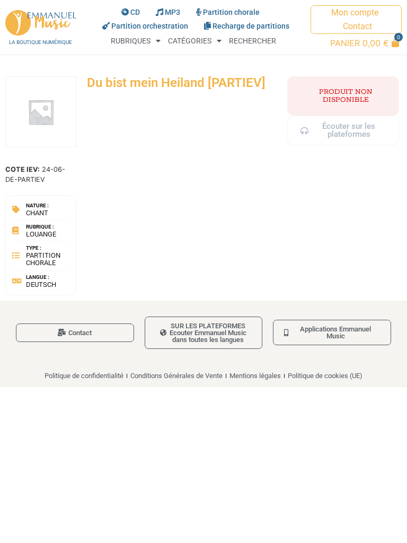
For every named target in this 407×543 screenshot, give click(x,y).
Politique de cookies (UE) (325, 376)
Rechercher (252, 41)
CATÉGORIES (189, 41)
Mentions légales (255, 376)
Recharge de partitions (251, 26)
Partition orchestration (149, 26)
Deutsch (41, 284)
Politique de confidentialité (84, 376)
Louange (41, 234)
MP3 (172, 12)
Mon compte (354, 12)
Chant (37, 213)
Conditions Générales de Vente (176, 376)
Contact (357, 26)
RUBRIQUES (131, 41)
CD (135, 12)
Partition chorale (231, 12)
